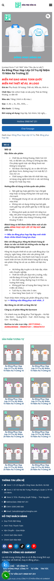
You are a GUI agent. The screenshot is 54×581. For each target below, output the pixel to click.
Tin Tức (44, 568)
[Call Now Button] (6, 575)
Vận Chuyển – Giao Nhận (14, 530)
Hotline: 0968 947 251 (27, 121)
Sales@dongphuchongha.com (24, 511)
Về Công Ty (22, 566)
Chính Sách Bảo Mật (12, 540)
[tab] (7, 145)
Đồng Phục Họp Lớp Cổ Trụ (23, 135)
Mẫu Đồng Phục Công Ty (15, 568)
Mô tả (6, 144)
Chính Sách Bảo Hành (13, 535)
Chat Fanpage (27, 128)
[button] (48, 16)
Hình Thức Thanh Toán (13, 525)
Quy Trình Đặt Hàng (12, 521)
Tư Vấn (34, 568)
